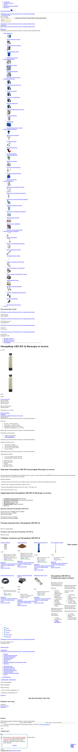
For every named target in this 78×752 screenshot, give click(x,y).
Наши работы (7, 659)
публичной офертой (44, 724)
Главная (6, 654)
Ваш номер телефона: (26, 722)
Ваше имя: (3, 722)
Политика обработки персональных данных (15, 662)
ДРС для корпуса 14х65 (57, 542)
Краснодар (3, 707)
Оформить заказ (5, 731)
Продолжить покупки (15, 750)
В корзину (3, 414)
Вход (2, 11)
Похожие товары (5, 413)
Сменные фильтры (8, 181)
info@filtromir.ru (6, 677)
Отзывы (6, 661)
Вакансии (3, 695)
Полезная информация (9, 656)
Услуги (5, 4)
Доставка (5, 559)
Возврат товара (5, 647)
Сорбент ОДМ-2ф (5, 542)
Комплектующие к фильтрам (11, 231)
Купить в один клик (17, 415)
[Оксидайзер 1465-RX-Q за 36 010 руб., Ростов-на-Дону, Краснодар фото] (11, 361)
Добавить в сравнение (6, 415)
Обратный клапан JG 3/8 (40, 575)
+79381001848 (4, 679)
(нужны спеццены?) (5, 399)
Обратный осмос (8, 33)
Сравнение (3, 25)
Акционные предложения (10, 655)
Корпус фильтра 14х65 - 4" (41, 542)
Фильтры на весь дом (9, 79)
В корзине (3, 29)
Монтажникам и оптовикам (11, 6)
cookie (13, 737)
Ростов (6, 16)
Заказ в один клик (5, 568)
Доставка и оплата (8, 3)
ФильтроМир (7, 342)
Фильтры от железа (9, 341)
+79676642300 (12, 679)
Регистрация (7, 11)
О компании (7, 2)
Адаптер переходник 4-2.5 (7, 575)
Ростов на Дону (5, 705)
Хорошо (15, 745)
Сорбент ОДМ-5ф (22, 542)
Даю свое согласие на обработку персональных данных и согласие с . (26, 724)
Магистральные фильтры (10, 129)
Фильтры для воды (8, 338)
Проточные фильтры (9, 59)
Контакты (6, 7)
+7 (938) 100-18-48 (5, 15)
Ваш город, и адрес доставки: (53, 722)
